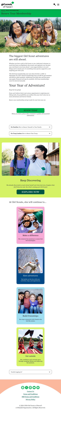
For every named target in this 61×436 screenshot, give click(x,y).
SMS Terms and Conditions (30, 397)
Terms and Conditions (30, 394)
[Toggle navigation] (58, 4)
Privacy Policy (30, 399)
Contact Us (30, 391)
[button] (54, 4)
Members (3, 10)
